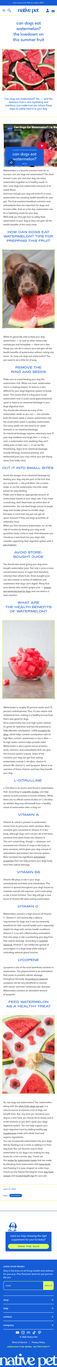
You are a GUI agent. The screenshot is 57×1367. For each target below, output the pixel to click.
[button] (53, 10)
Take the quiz (28, 1246)
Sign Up (48, 1285)
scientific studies (30, 791)
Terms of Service (19, 1342)
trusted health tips (25, 1175)
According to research (36, 979)
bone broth (44, 1164)
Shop (6, 1299)
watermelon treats (27, 1160)
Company (8, 1325)
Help (5, 1308)
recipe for (12, 1160)
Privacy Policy (38, 1342)
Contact (7, 1316)
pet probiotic (9, 544)
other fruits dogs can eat (31, 1106)
